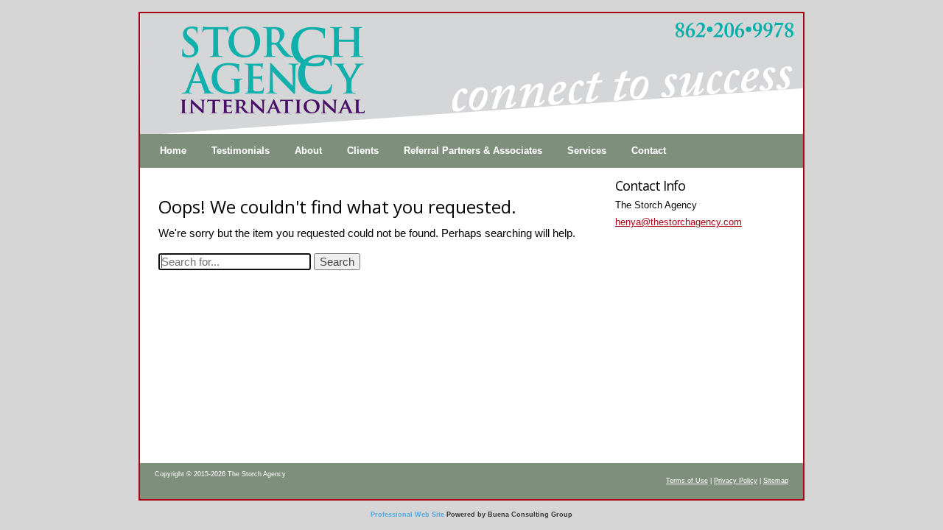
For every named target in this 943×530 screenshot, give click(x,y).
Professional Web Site (407, 514)
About (308, 150)
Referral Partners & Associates (473, 150)
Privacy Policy (735, 480)
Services (586, 150)
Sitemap (775, 480)
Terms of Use (687, 480)
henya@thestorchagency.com (678, 221)
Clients (363, 150)
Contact (648, 150)
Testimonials (240, 150)
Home (173, 150)
